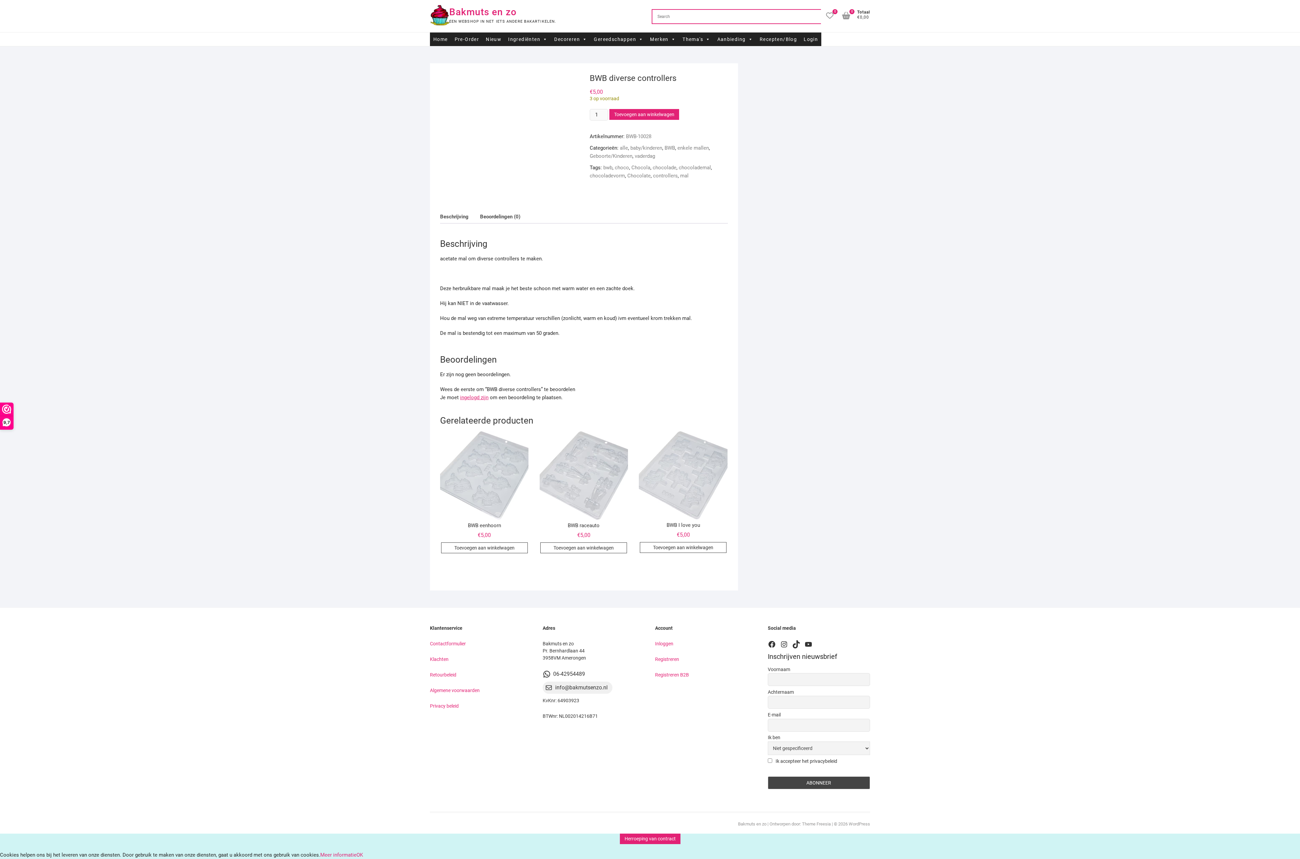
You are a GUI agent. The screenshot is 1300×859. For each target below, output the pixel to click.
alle (624, 148)
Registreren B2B (672, 675)
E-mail (774, 714)
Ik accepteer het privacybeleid (806, 761)
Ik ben (774, 737)
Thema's (692, 39)
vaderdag (645, 156)
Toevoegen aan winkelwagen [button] (484, 548)
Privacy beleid (444, 706)
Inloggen (664, 643)
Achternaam (781, 692)
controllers (665, 176)
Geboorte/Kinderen (611, 156)
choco (622, 168)
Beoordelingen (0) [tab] (500, 217)
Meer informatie (338, 855)
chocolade (664, 168)
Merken (659, 39)
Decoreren (567, 39)
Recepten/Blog (778, 39)
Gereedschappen (615, 39)
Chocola (640, 168)
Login (811, 39)
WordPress (859, 823)
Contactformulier (448, 643)
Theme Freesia (816, 823)
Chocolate (639, 176)
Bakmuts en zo (483, 12)
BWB (670, 148)
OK (359, 855)
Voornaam (779, 669)
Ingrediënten (524, 39)
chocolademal (695, 168)
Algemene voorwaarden (455, 690)
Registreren (667, 659)
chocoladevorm (607, 176)
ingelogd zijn (474, 397)
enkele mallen (693, 148)
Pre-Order (467, 39)
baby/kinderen (646, 148)
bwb (607, 168)
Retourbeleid (443, 675)
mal (684, 176)
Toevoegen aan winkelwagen (644, 114)
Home (440, 39)
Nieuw (493, 39)
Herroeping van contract (650, 838)
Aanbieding (731, 39)
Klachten (439, 659)
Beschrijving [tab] (454, 217)
